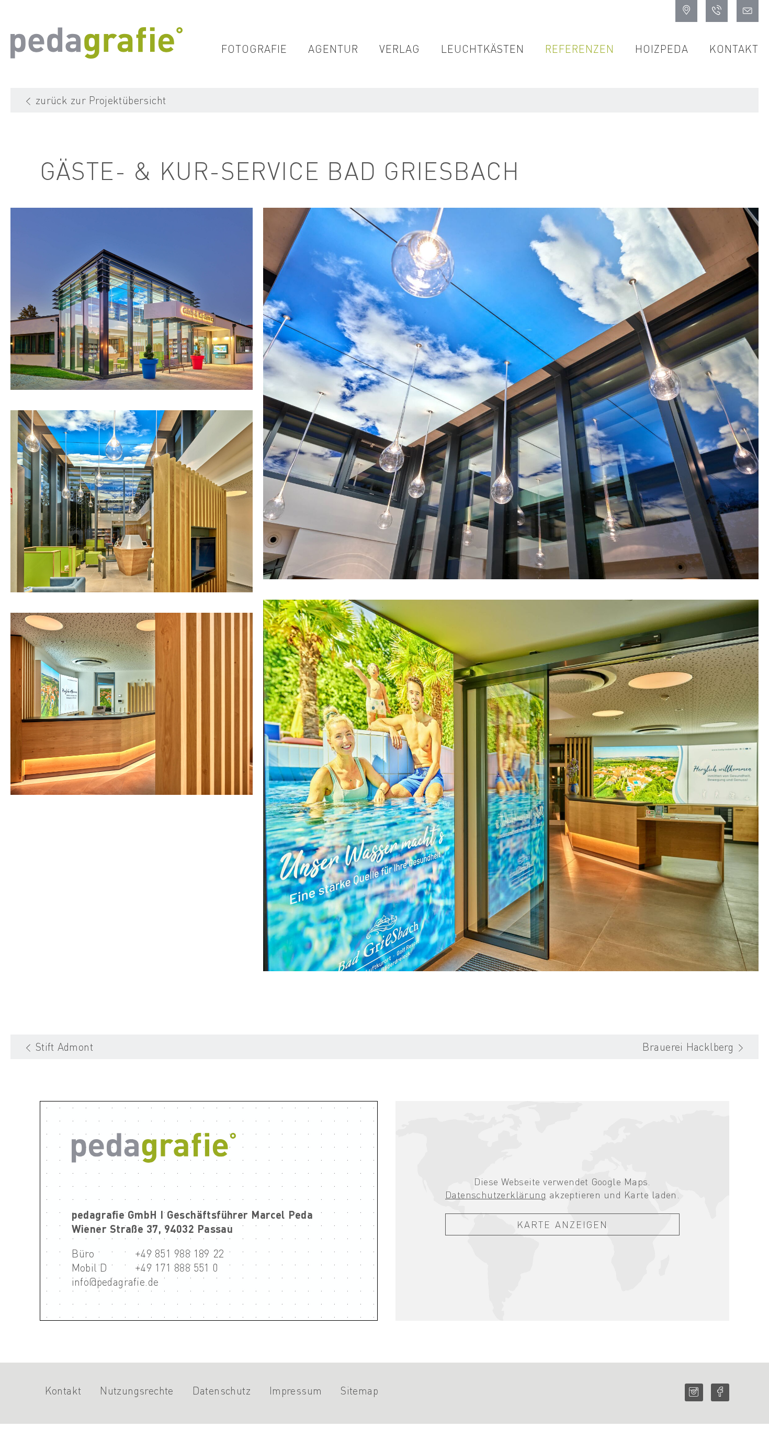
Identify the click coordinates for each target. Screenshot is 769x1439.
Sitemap (359, 1390)
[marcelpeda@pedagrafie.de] (748, 11)
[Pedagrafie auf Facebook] (720, 1392)
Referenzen (579, 48)
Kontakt (734, 48)
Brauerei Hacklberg (688, 1046)
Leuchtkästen (482, 48)
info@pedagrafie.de (115, 1281)
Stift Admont (64, 1046)
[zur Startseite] (96, 54)
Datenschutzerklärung (495, 1194)
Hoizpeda (661, 48)
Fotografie (254, 48)
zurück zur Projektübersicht (101, 100)
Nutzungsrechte (137, 1390)
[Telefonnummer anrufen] (717, 11)
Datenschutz (222, 1390)
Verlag (399, 48)
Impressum (295, 1390)
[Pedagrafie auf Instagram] (694, 1392)
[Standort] (686, 11)
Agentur (333, 48)
